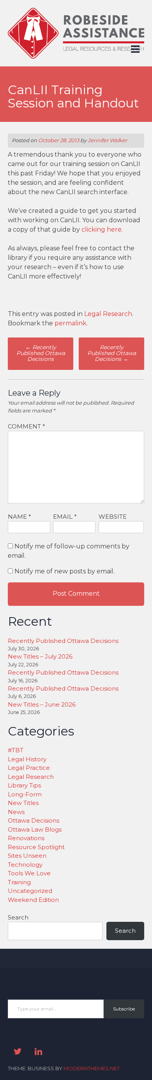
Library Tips (24, 785)
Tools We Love (29, 873)
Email (65, 516)
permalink (71, 323)
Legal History (27, 759)
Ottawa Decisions (33, 820)
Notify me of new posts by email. (64, 571)
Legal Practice (29, 767)
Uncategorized (30, 890)
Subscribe (124, 1009)
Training (19, 882)
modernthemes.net (92, 1068)
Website (113, 516)
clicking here (101, 229)
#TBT (15, 750)
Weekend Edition (33, 899)
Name (19, 516)
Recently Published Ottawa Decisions (40, 353)
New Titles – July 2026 (40, 656)
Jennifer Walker (107, 140)
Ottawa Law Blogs (35, 829)
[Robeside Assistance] (76, 56)
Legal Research (108, 314)
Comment (26, 426)
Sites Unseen (27, 855)
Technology (25, 864)
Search (18, 917)
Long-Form (25, 794)
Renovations (26, 838)
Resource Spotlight (36, 847)
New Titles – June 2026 (42, 704)
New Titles (23, 803)
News (16, 812)
